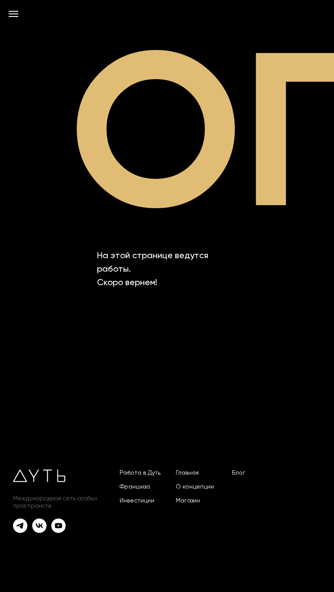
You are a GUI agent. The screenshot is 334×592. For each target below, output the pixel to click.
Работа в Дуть (140, 473)
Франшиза (135, 487)
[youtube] (58, 530)
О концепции (195, 487)
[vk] (39, 530)
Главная (187, 473)
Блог (238, 473)
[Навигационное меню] (13, 14)
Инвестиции (137, 501)
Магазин (188, 501)
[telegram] (20, 530)
